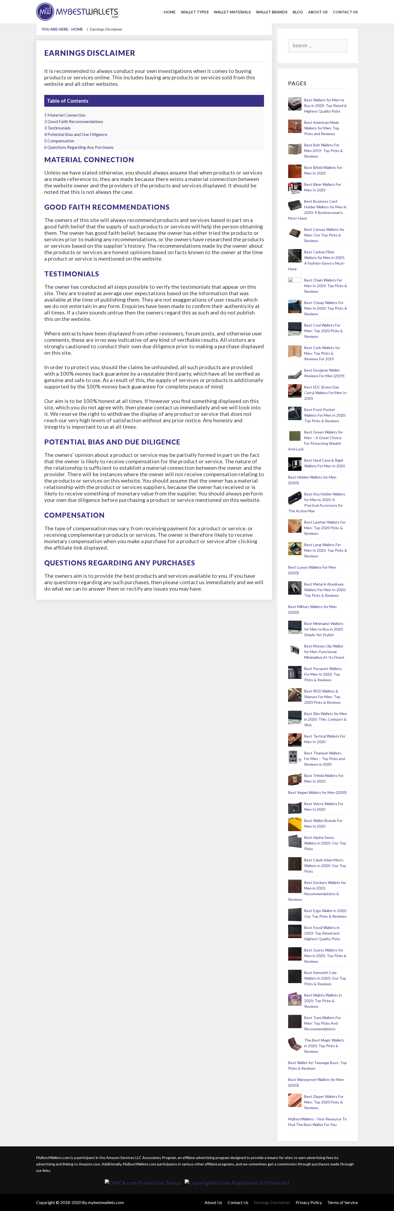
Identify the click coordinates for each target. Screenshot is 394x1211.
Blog (298, 12)
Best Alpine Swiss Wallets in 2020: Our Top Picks (325, 843)
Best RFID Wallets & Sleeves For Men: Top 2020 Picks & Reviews (322, 697)
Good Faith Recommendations (73, 121)
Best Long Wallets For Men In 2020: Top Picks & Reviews (325, 550)
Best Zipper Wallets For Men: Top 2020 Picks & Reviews (324, 1102)
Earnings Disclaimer (272, 1202)
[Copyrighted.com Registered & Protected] (237, 1182)
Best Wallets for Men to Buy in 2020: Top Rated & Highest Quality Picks (325, 105)
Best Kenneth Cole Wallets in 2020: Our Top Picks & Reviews (325, 978)
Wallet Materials (232, 12)
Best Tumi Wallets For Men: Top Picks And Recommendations (322, 1023)
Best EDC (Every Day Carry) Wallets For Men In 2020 (325, 393)
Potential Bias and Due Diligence (75, 134)
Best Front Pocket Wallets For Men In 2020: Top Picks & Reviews (325, 415)
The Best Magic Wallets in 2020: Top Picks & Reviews (324, 1046)
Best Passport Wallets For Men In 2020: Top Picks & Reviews (323, 674)
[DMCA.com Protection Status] (142, 1182)
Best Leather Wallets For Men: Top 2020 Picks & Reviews (325, 528)
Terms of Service (342, 1202)
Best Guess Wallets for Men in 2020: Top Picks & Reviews (325, 956)
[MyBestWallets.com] (77, 11)
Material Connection (65, 114)
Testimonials (57, 127)
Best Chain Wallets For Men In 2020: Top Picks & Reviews (325, 286)
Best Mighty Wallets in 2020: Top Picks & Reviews (323, 1001)
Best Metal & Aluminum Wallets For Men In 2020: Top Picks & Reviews (325, 590)
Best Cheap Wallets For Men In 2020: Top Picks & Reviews (325, 308)
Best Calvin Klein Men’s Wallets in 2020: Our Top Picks (325, 865)
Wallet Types (195, 12)
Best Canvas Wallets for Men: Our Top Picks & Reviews (324, 235)
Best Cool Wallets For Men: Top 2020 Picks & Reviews (323, 331)
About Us (318, 12)
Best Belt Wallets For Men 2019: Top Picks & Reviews (323, 150)
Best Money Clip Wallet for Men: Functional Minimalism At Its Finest (324, 652)
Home (170, 12)
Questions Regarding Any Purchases (79, 147)
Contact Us (345, 12)
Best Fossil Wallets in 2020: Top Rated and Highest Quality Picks (322, 933)
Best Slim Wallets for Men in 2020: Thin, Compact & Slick (325, 719)
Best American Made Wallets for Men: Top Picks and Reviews (321, 128)
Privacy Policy (309, 1202)
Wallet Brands (271, 12)
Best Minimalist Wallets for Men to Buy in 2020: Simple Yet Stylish (323, 629)
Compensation (59, 140)
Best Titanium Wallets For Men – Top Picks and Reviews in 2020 (324, 758)
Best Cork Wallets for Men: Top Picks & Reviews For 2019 (322, 353)
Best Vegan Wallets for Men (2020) (317, 792)
